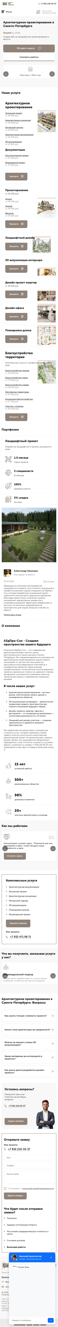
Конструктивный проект (17, 155)
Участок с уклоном (14, 406)
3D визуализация (13, 142)
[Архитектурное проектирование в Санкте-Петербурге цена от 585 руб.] (9, 4)
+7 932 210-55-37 (48, 4)
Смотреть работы (29, 57)
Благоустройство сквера (17, 385)
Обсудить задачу (26, 48)
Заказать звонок (18, 923)
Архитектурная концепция (18, 120)
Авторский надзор (14, 127)
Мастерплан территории (17, 392)
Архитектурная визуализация (19, 134)
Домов (8, 199)
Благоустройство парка (16, 378)
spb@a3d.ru (10, 1287)
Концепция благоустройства (19, 399)
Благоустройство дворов (17, 370)
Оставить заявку (15, 856)
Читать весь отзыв (12, 615)
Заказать (13, 176)
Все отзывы (48, 581)
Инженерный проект (15, 162)
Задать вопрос (16, 1121)
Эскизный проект (13, 113)
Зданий (8, 206)
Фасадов (9, 213)
